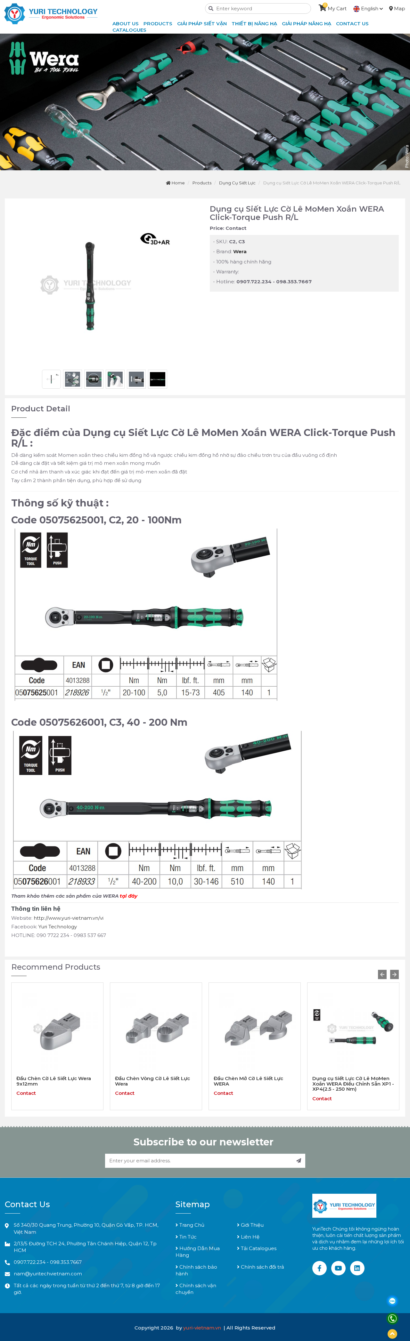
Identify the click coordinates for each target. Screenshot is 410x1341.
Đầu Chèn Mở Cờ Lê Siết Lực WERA (149, 1081)
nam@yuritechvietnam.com (48, 1274)
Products (158, 23)
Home (178, 182)
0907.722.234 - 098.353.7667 (48, 1262)
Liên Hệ (249, 1237)
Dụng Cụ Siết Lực (237, 182)
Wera (240, 251)
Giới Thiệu (252, 1225)
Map (399, 8)
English (370, 8)
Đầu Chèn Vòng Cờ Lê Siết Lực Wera (53, 1081)
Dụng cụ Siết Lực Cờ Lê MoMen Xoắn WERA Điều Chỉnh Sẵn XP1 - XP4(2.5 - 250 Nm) (254, 1083)
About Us (125, 23)
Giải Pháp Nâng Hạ (306, 23)
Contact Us (352, 23)
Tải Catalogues (258, 1248)
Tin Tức (187, 1237)
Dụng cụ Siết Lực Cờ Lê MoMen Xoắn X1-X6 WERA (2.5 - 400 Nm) (352, 1081)
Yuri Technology (57, 927)
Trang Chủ (191, 1225)
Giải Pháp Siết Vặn (202, 23)
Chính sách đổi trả (262, 1267)
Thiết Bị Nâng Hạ (254, 23)
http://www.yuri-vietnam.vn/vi (68, 918)
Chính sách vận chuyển (196, 1288)
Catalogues (129, 30)
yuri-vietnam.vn (202, 1328)
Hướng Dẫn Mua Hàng (198, 1251)
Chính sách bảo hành (196, 1270)
